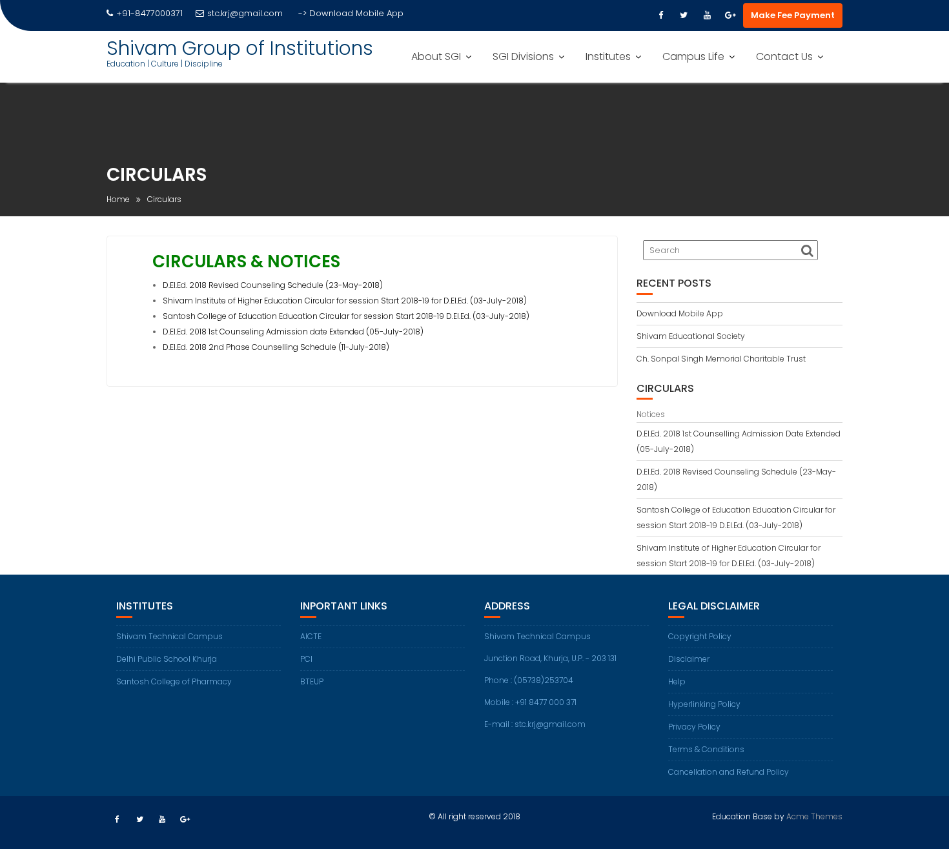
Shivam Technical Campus (169, 636)
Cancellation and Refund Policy (728, 771)
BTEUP (311, 681)
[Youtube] (707, 15)
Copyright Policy (699, 636)
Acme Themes (814, 816)
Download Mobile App (356, 13)
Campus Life (693, 56)
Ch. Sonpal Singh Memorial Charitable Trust (721, 358)
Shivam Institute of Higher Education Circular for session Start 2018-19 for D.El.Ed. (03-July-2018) (345, 300)
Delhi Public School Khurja (166, 658)
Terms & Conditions (706, 749)
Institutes (608, 56)
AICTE (310, 636)
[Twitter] (683, 15)
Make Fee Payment (793, 15)
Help (677, 681)
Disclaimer (688, 658)
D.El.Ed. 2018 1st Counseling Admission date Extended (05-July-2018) (293, 331)
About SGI (436, 56)
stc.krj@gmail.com (245, 13)
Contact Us (784, 56)
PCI (306, 658)
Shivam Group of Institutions (240, 48)
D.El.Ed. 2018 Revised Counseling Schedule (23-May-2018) (273, 285)
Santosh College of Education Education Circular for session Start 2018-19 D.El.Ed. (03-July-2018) (346, 316)
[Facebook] (660, 15)
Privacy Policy (694, 726)
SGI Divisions (523, 56)
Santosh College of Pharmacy (174, 681)
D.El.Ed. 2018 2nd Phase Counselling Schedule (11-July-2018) (276, 347)
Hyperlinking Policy (704, 704)
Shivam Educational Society (691, 336)
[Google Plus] (730, 15)
